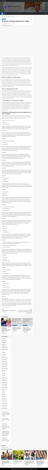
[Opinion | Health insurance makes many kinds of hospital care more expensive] (27, 322)
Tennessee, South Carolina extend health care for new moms (9, 310)
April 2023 (3, 375)
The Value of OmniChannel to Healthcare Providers (6, 439)
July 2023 (3, 371)
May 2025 (3, 356)
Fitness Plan (4, 340)
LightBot (3, 212)
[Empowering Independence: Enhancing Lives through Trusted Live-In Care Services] (6, 322)
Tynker (3, 171)
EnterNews (31, 468)
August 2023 (4, 370)
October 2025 (4, 354)
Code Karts (26, 126)
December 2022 (4, 382)
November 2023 (4, 364)
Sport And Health (5, 347)
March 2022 (4, 398)
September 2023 (5, 368)
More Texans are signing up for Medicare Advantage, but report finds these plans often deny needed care (25, 311)
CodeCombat (23, 220)
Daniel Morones (4, 333)
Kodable (22, 132)
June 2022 (3, 392)
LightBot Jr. (14, 216)
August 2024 (4, 359)
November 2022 (4, 384)
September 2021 (5, 408)
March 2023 (4, 377)
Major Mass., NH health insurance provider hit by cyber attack (16, 328)
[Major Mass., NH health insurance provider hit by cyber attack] (17, 322)
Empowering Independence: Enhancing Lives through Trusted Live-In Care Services (6, 329)
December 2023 (4, 363)
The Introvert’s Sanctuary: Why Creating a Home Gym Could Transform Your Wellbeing (6, 426)
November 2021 (4, 405)
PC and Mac (14, 245)
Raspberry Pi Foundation (6, 80)
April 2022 (3, 396)
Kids (9, 307)
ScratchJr (13, 146)
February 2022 (4, 399)
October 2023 (4, 366)
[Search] (46, 14)
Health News (4, 342)
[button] (4, 13)
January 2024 (4, 361)
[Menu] (4, 13)
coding (4, 307)
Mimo (21, 275)
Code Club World (18, 197)
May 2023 (3, 373)
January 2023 (4, 380)
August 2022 (4, 389)
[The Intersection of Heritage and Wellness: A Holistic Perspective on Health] (6, 455)
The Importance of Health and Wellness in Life (6, 419)
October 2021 (4, 406)
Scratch (15, 183)
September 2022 (5, 387)
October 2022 (4, 385)
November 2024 (4, 357)
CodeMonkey (16, 162)
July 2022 (3, 391)
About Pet (3, 338)
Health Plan (4, 325)
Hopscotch (15, 234)
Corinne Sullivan (4, 299)
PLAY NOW (4, 130)
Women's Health (4, 349)
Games (7, 307)
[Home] (2, 13)
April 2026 (3, 352)
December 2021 (4, 403)
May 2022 (3, 394)
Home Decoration (5, 447)
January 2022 (4, 401)
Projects (17, 289)
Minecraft (19, 249)
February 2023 (4, 378)
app (8, 245)
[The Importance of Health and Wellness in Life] (18, 455)
